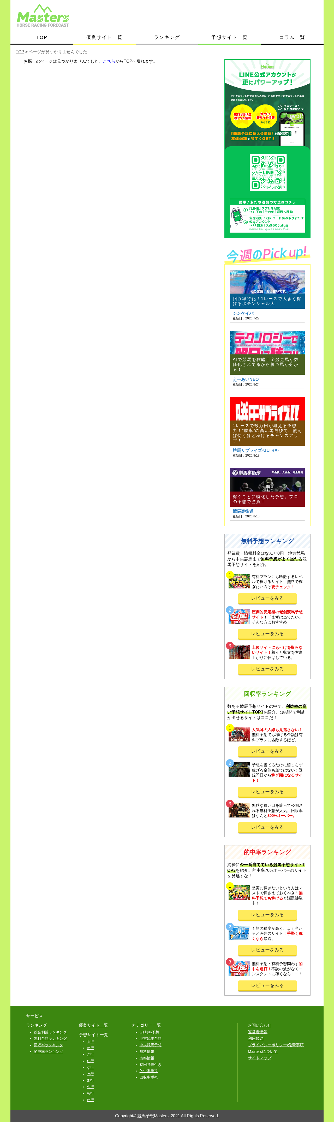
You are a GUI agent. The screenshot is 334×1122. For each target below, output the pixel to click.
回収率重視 (149, 1077)
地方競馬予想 (151, 1038)
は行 (90, 1074)
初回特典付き (151, 1064)
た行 (90, 1061)
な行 (90, 1067)
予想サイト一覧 (229, 37)
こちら (109, 61)
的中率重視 (149, 1071)
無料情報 (147, 1051)
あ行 (90, 1041)
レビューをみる (267, 598)
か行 (90, 1048)
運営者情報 (257, 1032)
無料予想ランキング (50, 1038)
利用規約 (256, 1038)
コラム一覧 (292, 37)
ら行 (90, 1093)
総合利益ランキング (50, 1032)
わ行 (90, 1100)
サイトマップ (259, 1058)
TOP (41, 37)
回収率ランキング (48, 1045)
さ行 (90, 1054)
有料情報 (147, 1058)
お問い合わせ (259, 1025)
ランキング (167, 37)
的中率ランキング (48, 1051)
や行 (90, 1087)
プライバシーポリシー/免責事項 (276, 1045)
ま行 (90, 1080)
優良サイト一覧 (104, 37)
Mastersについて (263, 1051)
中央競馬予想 (151, 1045)
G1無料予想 (149, 1032)
